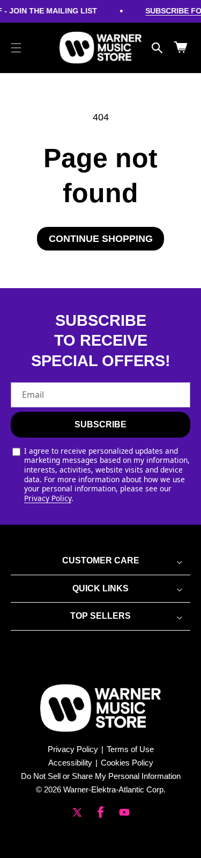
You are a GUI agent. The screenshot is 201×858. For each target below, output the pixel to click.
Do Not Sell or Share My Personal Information (101, 776)
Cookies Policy (127, 762)
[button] (16, 48)
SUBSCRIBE (100, 424)
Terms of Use (130, 749)
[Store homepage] (100, 708)
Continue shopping (101, 238)
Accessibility (70, 762)
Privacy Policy (47, 498)
